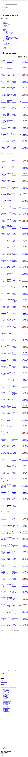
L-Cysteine (9, 353)
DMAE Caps (9, 253)
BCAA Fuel (9, 133)
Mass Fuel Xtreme (9, 392)
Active (10, 687)
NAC (8, 458)
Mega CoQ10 (8, 419)
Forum (4, 29)
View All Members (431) (6, 713)
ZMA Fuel (9, 624)
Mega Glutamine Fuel (9, 432)
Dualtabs (8, 266)
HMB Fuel (9, 326)
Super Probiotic (8, 578)
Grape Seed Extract (9, 320)
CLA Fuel (9, 193)
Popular (14, 687)
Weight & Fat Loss (9, 34)
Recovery (8, 39)
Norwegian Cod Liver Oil (9, 479)
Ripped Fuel (9, 525)
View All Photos (4, 682)
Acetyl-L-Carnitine (9, 75)
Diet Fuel (8, 240)
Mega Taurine (8, 446)
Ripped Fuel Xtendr (9, 545)
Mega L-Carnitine (8, 439)
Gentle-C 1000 (8, 307)
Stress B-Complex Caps (8, 552)
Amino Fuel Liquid (9, 107)
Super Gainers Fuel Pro (9, 572)
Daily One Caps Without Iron (9, 226)
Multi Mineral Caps (9, 452)
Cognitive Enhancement (11, 37)
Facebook (5, 747)
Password (4, 5)
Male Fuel (9, 379)
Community (5, 23)
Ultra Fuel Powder (9, 604)
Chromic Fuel (8, 187)
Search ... (2, 18)
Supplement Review (10, 41)
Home (4, 22)
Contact (2, 754)
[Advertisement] (6, 650)
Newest (2, 687)
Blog (4, 30)
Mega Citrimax (8, 413)
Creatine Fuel (9, 206)
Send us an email (4, 755)
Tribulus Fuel (9, 591)
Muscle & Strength (9, 32)
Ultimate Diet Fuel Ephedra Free (9, 598)
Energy (7, 36)
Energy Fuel (9, 286)
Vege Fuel (9, 611)
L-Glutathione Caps (9, 360)
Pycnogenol (9, 518)
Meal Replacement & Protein (12, 38)
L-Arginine (9, 339)
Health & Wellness (9, 33)
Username (4, 2)
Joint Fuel (9, 333)
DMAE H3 (9, 260)
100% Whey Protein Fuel (9, 61)
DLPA (8, 247)
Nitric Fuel (9, 465)
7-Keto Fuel (9, 68)
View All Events (4, 675)
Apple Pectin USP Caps (9, 121)
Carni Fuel (9, 160)
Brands (4, 26)
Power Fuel (9, 505)
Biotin (8, 141)
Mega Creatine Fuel (9, 426)
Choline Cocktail (8, 181)
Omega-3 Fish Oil (8, 499)
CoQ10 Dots (9, 200)
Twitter (4, 748)
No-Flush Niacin (8, 472)
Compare (5, 25)
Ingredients (5, 27)
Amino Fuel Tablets (9, 114)
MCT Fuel (9, 399)
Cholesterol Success (9, 174)
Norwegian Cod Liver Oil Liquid (9, 485)
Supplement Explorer (7, 24)
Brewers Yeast (8, 147)
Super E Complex (8, 559)
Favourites (5, 44)
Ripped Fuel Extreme (9, 538)
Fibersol (8, 293)
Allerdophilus (9, 81)
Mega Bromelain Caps (9, 406)
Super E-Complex (8, 565)
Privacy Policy (4, 753)
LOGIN (3, 9)
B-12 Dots (9, 127)
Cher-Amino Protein (9, 167)
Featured (6, 687)
